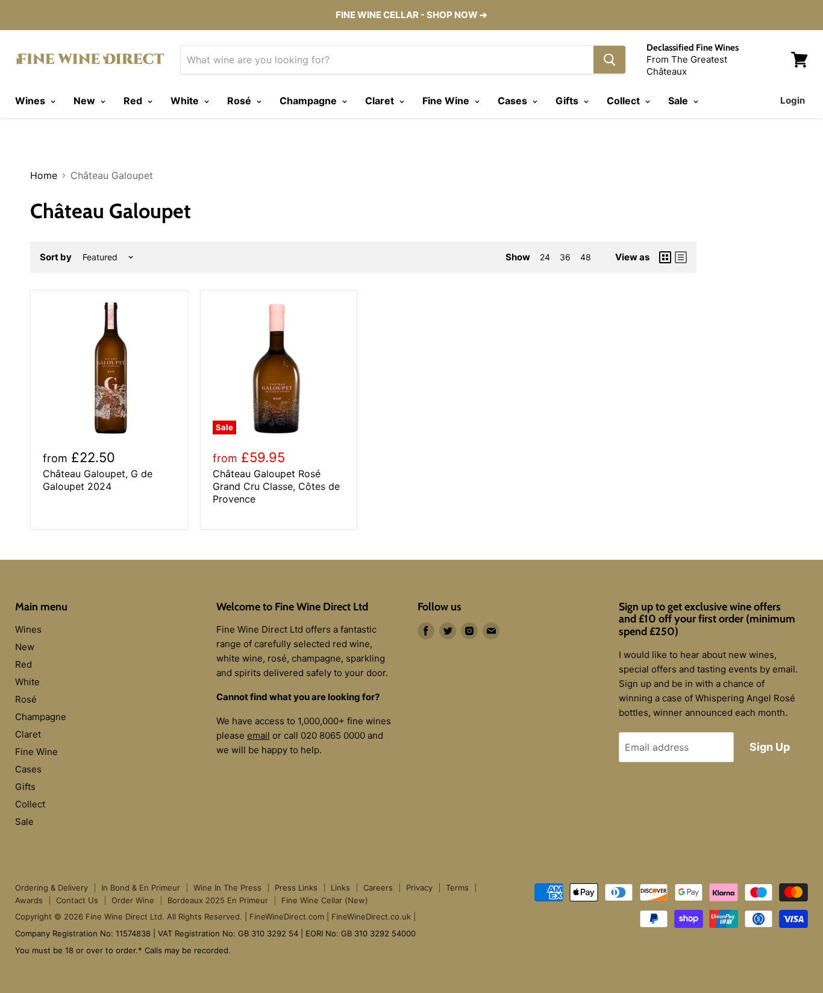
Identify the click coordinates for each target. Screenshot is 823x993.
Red (134, 101)
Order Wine (132, 900)
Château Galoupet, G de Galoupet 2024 (97, 480)
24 (545, 257)
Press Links (296, 887)
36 (565, 257)
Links (340, 887)
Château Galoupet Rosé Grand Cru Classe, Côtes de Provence (276, 486)
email (258, 735)
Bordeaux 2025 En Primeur (217, 900)
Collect (624, 101)
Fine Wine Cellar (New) (324, 900)
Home (43, 175)
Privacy (419, 887)
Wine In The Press (227, 887)
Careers (378, 887)
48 (585, 257)
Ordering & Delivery (51, 887)
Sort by (56, 257)
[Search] (609, 60)
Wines (31, 101)
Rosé (240, 101)
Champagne (309, 101)
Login (792, 100)
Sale (679, 101)
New (86, 101)
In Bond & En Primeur (140, 887)
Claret (380, 101)
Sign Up (769, 747)
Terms (457, 887)
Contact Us (77, 900)
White (186, 101)
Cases (514, 101)
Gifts (568, 101)
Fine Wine (447, 101)
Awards (29, 900)
